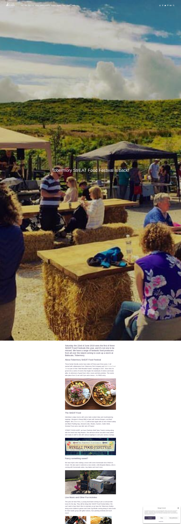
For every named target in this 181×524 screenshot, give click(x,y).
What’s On (75, 5)
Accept (150, 517)
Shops (37, 5)
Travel (68, 5)
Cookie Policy (161, 521)
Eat (26, 5)
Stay (22, 5)
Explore (53, 5)
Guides (59, 5)
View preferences (173, 517)
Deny (161, 517)
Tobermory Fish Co (80, 421)
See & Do (31, 5)
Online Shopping (45, 5)
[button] (178, 508)
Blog (64, 5)
